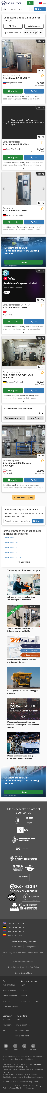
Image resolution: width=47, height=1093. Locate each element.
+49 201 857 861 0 (16, 927)
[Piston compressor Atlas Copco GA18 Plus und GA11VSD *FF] (23, 441)
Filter (14, 26)
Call (35, 91)
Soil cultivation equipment (23, 961)
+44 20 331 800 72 (16, 923)
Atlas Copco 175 (10, 542)
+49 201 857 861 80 (16, 931)
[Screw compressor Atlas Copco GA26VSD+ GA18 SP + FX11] (23, 352)
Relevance (35, 26)
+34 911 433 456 (15, 935)
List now (23, 262)
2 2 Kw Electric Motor (23, 973)
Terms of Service (16, 1088)
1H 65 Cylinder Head (16, 967)
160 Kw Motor (16, 946)
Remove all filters (13, 32)
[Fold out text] (23, 102)
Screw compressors (14, 418)
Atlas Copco (8, 537)
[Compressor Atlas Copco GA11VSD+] (23, 188)
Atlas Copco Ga (10, 547)
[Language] (40, 3)
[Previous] (4, 56)
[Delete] (31, 9)
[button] (44, 3)
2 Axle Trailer (33, 967)
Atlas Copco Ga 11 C (12, 557)
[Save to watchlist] (42, 75)
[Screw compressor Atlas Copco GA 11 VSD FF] (23, 56)
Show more (24, 562)
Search (40, 9)
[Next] (43, 56)
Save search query (24, 497)
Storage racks (31, 946)
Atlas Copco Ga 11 (11, 552)
